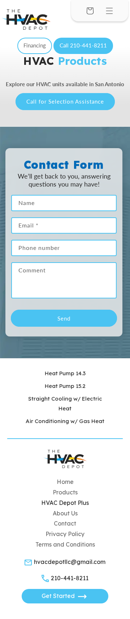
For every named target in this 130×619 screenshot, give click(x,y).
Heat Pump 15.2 (65, 385)
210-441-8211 (69, 578)
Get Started (59, 595)
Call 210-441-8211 (83, 45)
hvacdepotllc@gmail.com (69, 561)
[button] (109, 11)
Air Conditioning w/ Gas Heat (65, 421)
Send (63, 318)
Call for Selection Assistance (65, 101)
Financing (34, 45)
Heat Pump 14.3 (65, 373)
